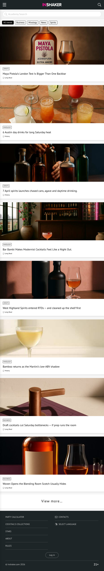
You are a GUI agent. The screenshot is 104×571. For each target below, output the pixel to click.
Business (20, 22)
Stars (8, 531)
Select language (67, 524)
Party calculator (14, 517)
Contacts (64, 517)
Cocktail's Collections (17, 524)
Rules (8, 545)
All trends (7, 22)
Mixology (32, 22)
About (8, 538)
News (43, 22)
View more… (52, 501)
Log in (52, 555)
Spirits (53, 22)
